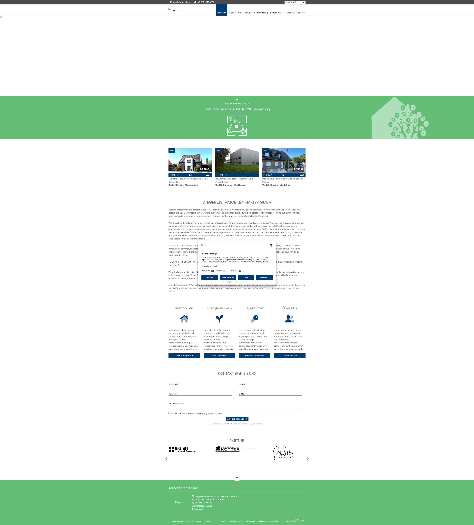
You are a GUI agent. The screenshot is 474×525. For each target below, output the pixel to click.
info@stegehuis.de (181, 2)
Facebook (198, 509)
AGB (241, 521)
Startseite (221, 12)
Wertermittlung (261, 12)
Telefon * (172, 394)
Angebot (232, 12)
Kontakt (222, 521)
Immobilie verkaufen (255, 355)
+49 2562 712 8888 (205, 2)
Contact (301, 12)
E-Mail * (242, 394)
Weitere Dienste (277, 12)
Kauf (240, 12)
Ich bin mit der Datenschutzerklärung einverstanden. (196, 413)
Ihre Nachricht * (176, 403)
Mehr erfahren (219, 355)
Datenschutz (250, 521)
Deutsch (290, 2)
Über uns (291, 12)
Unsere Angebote (184, 355)
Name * (242, 384)
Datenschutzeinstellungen (267, 521)
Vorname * (173, 384)
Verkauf (248, 12)
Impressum (232, 521)
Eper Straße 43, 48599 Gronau (209, 499)
